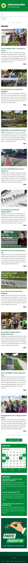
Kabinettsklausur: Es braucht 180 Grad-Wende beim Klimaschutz (12, 479)
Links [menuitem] (14, 557)
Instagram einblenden (14, 440)
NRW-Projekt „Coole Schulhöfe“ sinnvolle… (14, 130)
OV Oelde (3, 17)
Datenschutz (23, 561)
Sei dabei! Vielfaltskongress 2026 (11, 492)
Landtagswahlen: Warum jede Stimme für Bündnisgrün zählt (13, 504)
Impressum (16, 561)
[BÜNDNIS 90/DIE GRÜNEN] (3, 5)
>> (19, 22)
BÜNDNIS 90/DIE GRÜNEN (16, 5)
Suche (12, 561)
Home (3, 561)
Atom (12, 469)
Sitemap (8, 561)
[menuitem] (3, 561)
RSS (5, 469)
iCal (19, 469)
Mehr (24, 64)
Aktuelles (3, 19)
